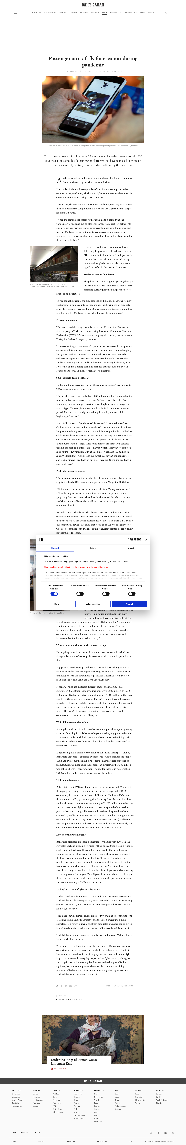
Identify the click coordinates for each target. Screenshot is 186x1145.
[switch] (80, 594)
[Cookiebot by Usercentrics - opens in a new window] (130, 540)
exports (79, 999)
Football (138, 1094)
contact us (102, 1141)
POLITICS (16, 1091)
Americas (56, 1100)
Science (97, 1109)
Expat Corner (99, 1121)
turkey (70, 999)
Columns (159, 1094)
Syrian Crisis (57, 1109)
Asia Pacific (57, 1103)
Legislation (16, 1097)
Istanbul (35, 1094)
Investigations (38, 1100)
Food (96, 1103)
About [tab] (131, 548)
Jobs (14, 1141)
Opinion (160, 1091)
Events (117, 1100)
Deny (56, 604)
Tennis (137, 1103)
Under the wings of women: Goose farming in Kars (74, 1061)
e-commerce (60, 999)
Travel (96, 1100)
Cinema (117, 1094)
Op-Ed (158, 1097)
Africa (55, 1106)
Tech (104, 13)
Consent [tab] (55, 548)
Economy (63, 13)
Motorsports (139, 1100)
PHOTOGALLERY (60, 1069)
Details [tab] (93, 548)
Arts (117, 1091)
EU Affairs (15, 1103)
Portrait (117, 1103)
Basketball (139, 1097)
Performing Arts (120, 1106)
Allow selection (93, 604)
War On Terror (17, 1100)
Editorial (159, 1103)
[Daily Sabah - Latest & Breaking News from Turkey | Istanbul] (93, 4)
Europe (55, 1097)
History (96, 1115)
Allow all (129, 604)
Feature (97, 1118)
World (56, 1091)
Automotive (50, 13)
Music (117, 1097)
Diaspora (36, 1106)
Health (96, 1094)
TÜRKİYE (36, 1091)
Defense (113, 13)
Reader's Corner (162, 1100)
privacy (41, 1141)
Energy (74, 13)
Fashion (97, 1106)
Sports (139, 1091)
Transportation (128, 13)
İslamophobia (58, 1112)
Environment (98, 1097)
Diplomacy (16, 1094)
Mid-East (56, 1094)
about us (71, 1141)
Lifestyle (99, 1091)
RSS (130, 1141)
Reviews (118, 1109)
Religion (97, 1112)
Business (36, 13)
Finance (84, 13)
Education (36, 1097)
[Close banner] (146, 540)
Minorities (36, 1103)
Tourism (95, 13)
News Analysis (147, 13)
